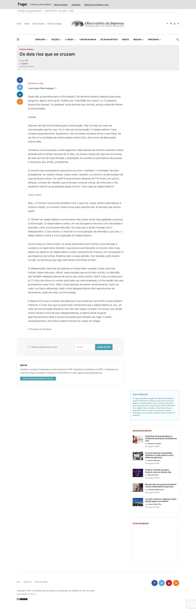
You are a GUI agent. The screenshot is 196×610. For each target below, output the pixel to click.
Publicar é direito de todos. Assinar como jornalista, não (158, 471)
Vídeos (125, 39)
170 (26, 61)
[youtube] (174, 23)
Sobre (27, 23)
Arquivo (137, 39)
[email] (20, 102)
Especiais (40, 39)
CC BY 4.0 (32, 594)
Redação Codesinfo (154, 443)
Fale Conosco (38, 23)
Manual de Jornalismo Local (96, 4)
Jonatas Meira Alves (155, 504)
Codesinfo (76, 4)
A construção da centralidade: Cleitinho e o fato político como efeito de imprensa (159, 455)
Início (19, 23)
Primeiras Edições (26, 49)
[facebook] (167, 23)
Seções (55, 39)
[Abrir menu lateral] (18, 39)
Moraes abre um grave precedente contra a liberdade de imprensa (160, 485)
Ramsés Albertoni (154, 460)
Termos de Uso (27, 582)
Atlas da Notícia (61, 4)
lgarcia (25, 64)
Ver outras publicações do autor (38, 379)
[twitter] (171, 23)
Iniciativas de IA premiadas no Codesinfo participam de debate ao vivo (161, 438)
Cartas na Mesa (88, 39)
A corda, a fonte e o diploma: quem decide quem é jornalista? (161, 500)
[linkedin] (20, 94)
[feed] (178, 23)
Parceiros (153, 39)
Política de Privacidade (41, 582)
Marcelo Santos (153, 475)
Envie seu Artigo (54, 23)
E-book (69, 39)
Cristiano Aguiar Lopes (156, 490)
